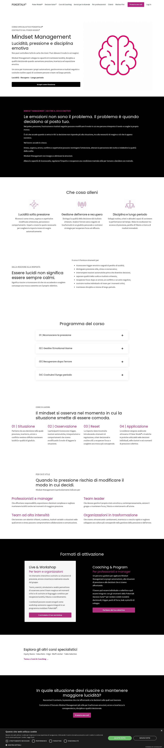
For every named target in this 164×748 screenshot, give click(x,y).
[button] (55, 745)
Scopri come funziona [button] (46, 84)
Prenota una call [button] (136, 4)
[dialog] (82, 738)
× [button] (161, 731)
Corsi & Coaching (65, 4)
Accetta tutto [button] (120, 738)
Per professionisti (99, 4)
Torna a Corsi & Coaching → (36, 659)
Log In (148, 4)
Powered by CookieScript (153, 747)
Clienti (110, 4)
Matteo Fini (119, 4)
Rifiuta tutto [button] (145, 738)
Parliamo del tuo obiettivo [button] (114, 610)
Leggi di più (30, 737)
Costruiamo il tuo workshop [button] (50, 615)
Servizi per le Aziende (82, 4)
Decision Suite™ (51, 4)
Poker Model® (37, 4)
